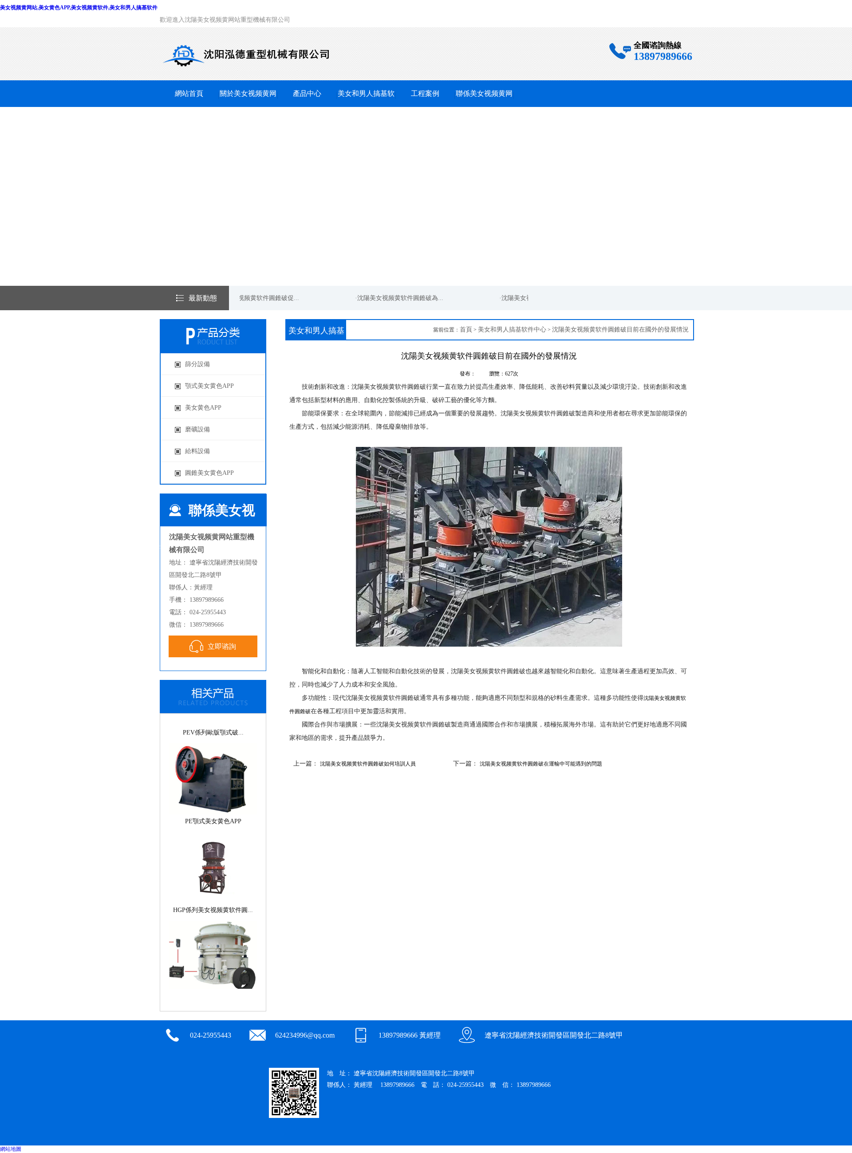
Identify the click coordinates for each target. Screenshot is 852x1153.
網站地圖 (10, 1149)
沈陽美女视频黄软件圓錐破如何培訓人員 (368, 764)
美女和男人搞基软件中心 (366, 107)
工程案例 (425, 93)
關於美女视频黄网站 (248, 107)
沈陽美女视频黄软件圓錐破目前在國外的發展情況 (620, 329)
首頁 (466, 329)
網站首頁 (189, 93)
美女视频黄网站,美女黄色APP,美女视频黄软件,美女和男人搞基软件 (79, 7)
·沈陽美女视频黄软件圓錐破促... (244, 298)
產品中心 (307, 93)
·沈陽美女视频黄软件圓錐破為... (388, 298)
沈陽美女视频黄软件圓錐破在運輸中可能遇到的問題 (541, 764)
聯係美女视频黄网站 (484, 107)
